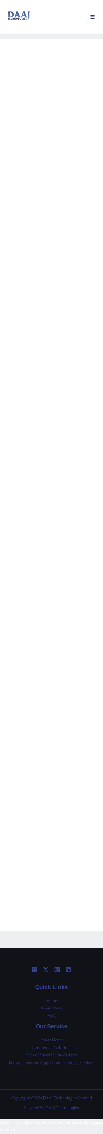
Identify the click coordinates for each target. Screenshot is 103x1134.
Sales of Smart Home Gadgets (51, 1054)
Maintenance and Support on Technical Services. (51, 1062)
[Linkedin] (68, 970)
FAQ (52, 1015)
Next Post (87, 925)
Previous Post (19, 925)
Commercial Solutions (51, 1047)
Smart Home (51, 1039)
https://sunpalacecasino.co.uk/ (31, 104)
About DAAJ (51, 1008)
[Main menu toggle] (92, 17)
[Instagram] (57, 970)
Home (51, 1000)
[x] (46, 970)
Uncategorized (20, 59)
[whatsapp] (35, 970)
